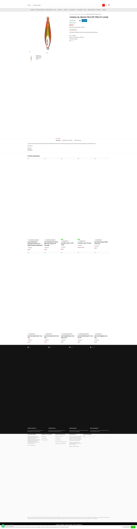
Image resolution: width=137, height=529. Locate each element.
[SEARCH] (103, 5)
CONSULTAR (84, 20)
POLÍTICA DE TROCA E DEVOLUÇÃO (60, 441)
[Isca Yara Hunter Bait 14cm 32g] (51, 292)
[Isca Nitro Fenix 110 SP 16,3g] (68, 198)
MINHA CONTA (44, 436)
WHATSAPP (70, 524)
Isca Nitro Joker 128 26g (84, 243)
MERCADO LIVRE (79, 524)
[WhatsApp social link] (73, 41)
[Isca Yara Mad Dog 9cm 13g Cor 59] (85, 292)
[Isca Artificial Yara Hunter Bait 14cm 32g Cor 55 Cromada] (51, 198)
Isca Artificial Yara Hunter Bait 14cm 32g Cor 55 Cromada (51, 243)
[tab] (58, 139)
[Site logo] (29, 5)
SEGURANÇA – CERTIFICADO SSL (60, 443)
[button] (33, 240)
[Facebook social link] (72, 41)
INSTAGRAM (62, 524)
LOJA (72, 14)
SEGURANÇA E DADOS (59, 436)
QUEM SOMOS (57, 438)
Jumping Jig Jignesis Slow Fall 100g (79, 14)
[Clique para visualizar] (29, 51)
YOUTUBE (66, 524)
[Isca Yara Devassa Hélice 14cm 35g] (101, 198)
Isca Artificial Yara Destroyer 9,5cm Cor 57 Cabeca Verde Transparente (35, 243)
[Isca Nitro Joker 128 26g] (85, 198)
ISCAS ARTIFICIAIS (76, 37)
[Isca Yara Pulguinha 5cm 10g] (101, 292)
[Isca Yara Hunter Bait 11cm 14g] (35, 292)
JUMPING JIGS (81, 37)
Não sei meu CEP (72, 22)
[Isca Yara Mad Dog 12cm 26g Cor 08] (68, 292)
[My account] (106, 5)
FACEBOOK (57, 524)
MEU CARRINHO (44, 438)
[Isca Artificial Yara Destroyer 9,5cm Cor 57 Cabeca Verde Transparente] (35, 198)
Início (70, 14)
